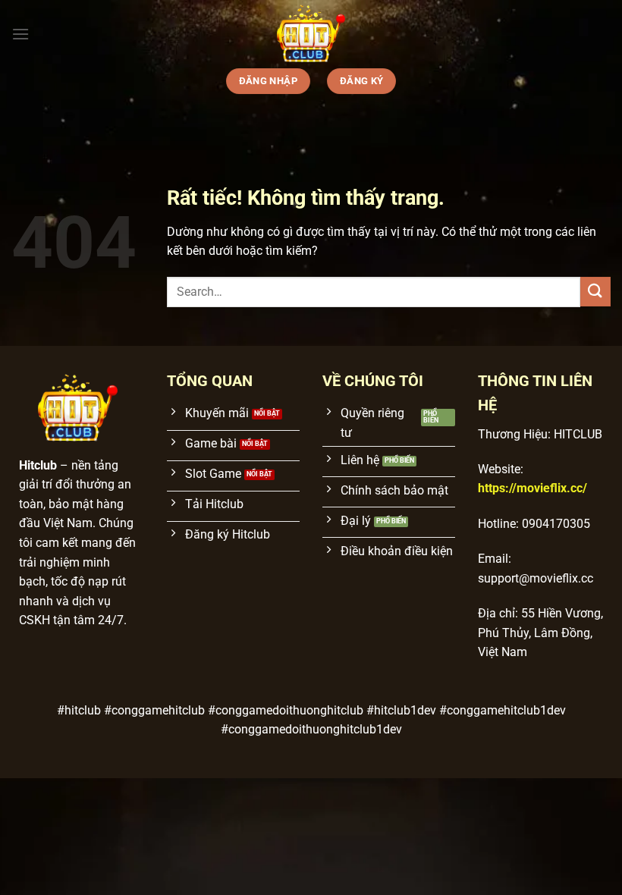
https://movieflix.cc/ (532, 488)
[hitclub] (311, 34)
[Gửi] (595, 291)
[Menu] (20, 33)
